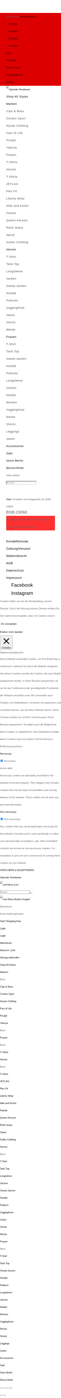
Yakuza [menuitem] (4, 1023)
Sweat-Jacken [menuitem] (7, 1190)
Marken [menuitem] (4, 972)
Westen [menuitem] (4, 1314)
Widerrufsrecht (16, 556)
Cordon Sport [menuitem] (7, 994)
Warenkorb (11, 60)
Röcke (10, 417)
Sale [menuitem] (2, 1365)
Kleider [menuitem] (3, 1307)
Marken (11, 103)
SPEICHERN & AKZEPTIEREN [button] (17, 870)
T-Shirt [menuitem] (3, 1161)
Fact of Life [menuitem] (6, 1008)
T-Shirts (12, 162)
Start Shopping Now (10, 921)
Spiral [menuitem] (3, 1132)
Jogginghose (15, 307)
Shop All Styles (17, 96)
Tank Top (12, 264)
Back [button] (3, 979)
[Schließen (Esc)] (11, 1387)
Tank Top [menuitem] (4, 1168)
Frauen (11, 154)
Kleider (11, 395)
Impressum (14, 577)
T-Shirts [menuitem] (4, 1052)
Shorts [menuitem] (3, 1227)
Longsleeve (14, 271)
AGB (9, 563)
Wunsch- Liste (13, 67)
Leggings (12, 431)
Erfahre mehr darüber (11, 632)
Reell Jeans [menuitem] (6, 1125)
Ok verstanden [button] (9, 623)
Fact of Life (14, 133)
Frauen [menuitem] (3, 1037)
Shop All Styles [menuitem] (8, 964)
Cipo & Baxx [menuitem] (6, 986)
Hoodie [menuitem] (3, 1197)
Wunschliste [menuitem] (6, 1379)
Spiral (10, 235)
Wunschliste (15, 468)
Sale (9, 453)
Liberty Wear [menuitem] (7, 1095)
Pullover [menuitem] (4, 1205)
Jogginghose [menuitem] (7, 1212)
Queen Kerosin (17, 220)
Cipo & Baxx (15, 111)
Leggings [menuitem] (5, 1343)
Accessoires (15, 446)
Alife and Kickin (17, 205)
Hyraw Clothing (17, 125)
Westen (11, 402)
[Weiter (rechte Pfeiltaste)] (4, 1395)
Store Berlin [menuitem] (6, 1372)
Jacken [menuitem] (4, 1183)
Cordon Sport (16, 118)
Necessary (10, 761)
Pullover (12, 300)
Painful (11, 213)
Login (8, 53)
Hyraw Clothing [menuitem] (8, 1001)
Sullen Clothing (17, 242)
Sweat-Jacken (16, 286)
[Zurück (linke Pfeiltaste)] (1, 1395)
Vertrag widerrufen (14, 75)
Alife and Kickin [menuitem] (8, 1103)
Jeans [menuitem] (3, 1219)
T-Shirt (11, 256)
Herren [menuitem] (3, 1059)
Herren (11, 169)
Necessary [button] (6, 753)
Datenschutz (15, 570)
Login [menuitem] (3, 935)
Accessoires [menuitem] (6, 1358)
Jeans (10, 315)
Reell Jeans (14, 227)
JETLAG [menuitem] (4, 1081)
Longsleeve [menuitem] (6, 1176)
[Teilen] (8, 1387)
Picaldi (11, 140)
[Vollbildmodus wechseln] (4, 1387)
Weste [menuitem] (3, 1234)
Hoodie (11, 293)
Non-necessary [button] (8, 811)
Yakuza (11, 147)
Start (8, 499)
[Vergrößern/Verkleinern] (1, 1387)
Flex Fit (11, 191)
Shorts (11, 322)
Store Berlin (14, 460)
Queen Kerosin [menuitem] (8, 1117)
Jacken (11, 278)
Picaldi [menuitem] (3, 1015)
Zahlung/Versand (18, 548)
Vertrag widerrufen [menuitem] (9, 957)
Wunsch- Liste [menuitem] (7, 950)
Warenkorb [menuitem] (6, 943)
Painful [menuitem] (3, 1110)
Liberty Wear (15, 198)
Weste (10, 329)
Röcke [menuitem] (3, 1328)
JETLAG (12, 184)
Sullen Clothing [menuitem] (8, 1139)
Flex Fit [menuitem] (4, 1088)
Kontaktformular (17, 541)
